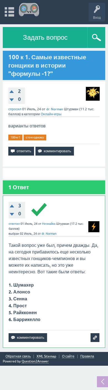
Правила (87, 356)
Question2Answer (35, 361)
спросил (14, 109)
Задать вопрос (45, 37)
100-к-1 (15, 137)
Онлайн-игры (51, 114)
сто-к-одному (35, 137)
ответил (14, 223)
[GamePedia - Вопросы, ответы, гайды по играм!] (29, 9)
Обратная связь (18, 356)
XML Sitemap (46, 356)
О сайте (68, 356)
